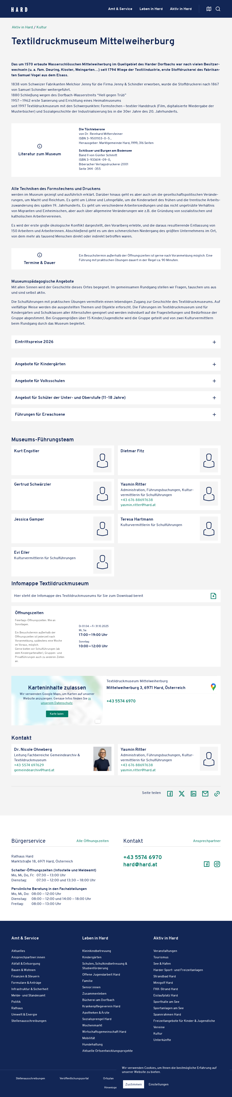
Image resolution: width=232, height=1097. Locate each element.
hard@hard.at (140, 864)
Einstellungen (159, 1084)
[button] (116, 342)
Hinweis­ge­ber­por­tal (116, 1087)
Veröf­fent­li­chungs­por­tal (74, 1078)
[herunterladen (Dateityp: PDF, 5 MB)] (213, 595)
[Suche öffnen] (209, 9)
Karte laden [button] (57, 713)
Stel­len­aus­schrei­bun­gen (30, 1078)
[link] (79, 842)
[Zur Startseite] (19, 9)
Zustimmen (133, 1084)
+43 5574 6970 (121, 701)
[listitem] (116, 596)
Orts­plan (108, 1078)
